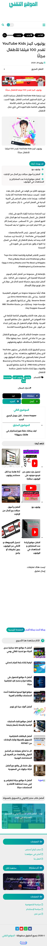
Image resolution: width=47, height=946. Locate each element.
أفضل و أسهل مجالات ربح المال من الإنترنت (22, 174)
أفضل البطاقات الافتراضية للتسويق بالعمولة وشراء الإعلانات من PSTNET (18, 739)
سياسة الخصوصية (33, 904)
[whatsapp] (26, 929)
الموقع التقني (8, 935)
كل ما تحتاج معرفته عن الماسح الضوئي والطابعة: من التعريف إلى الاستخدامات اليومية (17, 754)
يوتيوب (27, 377)
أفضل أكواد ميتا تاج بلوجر (21, 707)
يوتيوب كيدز (18, 377)
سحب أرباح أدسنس (33, 849)
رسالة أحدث (40, 630)
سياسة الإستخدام (33, 909)
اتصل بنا (37, 859)
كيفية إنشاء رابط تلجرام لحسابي (19, 662)
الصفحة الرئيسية (15, 630)
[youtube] (21, 929)
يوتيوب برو (36, 169)
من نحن (37, 914)
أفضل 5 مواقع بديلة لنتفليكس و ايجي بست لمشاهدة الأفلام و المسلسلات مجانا (18, 784)
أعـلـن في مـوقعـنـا (33, 854)
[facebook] (30, 929)
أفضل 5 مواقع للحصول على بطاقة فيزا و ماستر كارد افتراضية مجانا (18, 680)
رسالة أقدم (30, 630)
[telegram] (17, 929)
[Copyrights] (23, 942)
